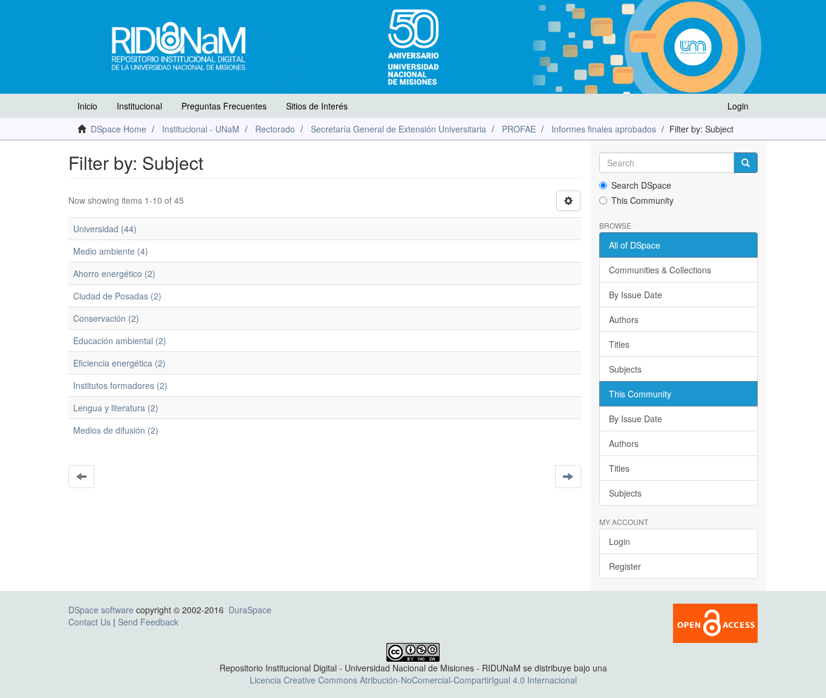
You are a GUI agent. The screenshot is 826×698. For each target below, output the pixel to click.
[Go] (745, 162)
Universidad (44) (105, 229)
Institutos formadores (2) (120, 385)
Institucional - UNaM (200, 129)
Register (625, 566)
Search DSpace (641, 185)
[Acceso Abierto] (715, 622)
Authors (624, 319)
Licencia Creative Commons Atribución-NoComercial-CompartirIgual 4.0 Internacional (413, 680)
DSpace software (101, 610)
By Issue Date (635, 295)
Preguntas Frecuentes (224, 106)
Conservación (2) (106, 318)
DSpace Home (118, 129)
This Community (642, 200)
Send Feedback (148, 622)
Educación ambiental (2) (119, 340)
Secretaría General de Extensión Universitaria (398, 129)
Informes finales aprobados (603, 129)
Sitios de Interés (317, 106)
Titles (619, 344)
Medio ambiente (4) (110, 251)
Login (619, 541)
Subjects (625, 369)
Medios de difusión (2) (115, 430)
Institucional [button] (139, 106)
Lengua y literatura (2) (115, 408)
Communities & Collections (660, 270)
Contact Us (89, 622)
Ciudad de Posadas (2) (117, 296)
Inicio (87, 106)
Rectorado (275, 129)
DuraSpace (250, 610)
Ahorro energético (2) (114, 273)
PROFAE (519, 129)
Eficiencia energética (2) (119, 363)
